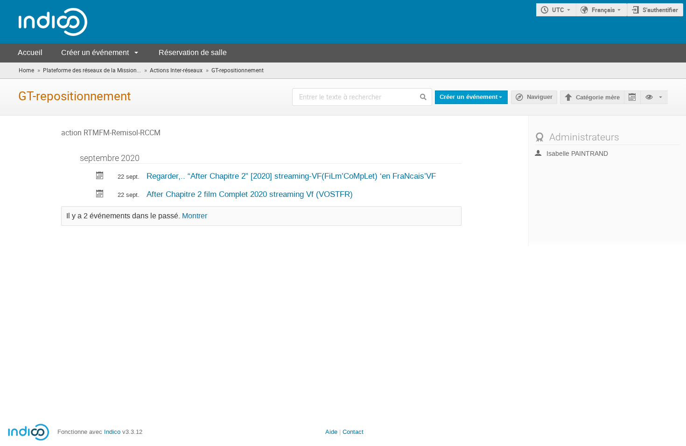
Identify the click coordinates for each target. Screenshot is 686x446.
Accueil (30, 52)
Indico (112, 432)
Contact (353, 432)
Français (603, 10)
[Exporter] (632, 97)
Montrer (194, 216)
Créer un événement (95, 52)
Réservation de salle (193, 52)
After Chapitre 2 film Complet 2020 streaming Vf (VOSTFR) (250, 194)
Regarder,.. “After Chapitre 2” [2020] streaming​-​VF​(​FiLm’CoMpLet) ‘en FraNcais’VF (291, 176)
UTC (558, 10)
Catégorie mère (598, 97)
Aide (331, 432)
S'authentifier (660, 10)
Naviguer (540, 97)
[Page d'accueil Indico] (43, 21)
